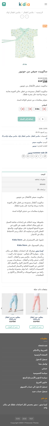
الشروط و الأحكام (40, 350)
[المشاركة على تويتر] (36, 156)
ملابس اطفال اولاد (13, 12)
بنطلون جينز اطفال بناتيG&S (36, 318)
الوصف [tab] (43, 174)
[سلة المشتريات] (4, 4)
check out (42, 346)
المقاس (44, 105)
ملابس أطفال (28, 12)
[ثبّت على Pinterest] (28, 156)
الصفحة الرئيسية (40, 355)
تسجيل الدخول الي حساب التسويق (33, 387)
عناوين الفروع (41, 382)
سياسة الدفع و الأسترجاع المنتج (35, 378)
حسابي (44, 369)
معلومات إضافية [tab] (40, 179)
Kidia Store (17, 240)
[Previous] (47, 313)
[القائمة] (45, 4)
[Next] (1, 313)
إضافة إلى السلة (26, 119)
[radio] (44, 109)
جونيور (34, 146)
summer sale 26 (40, 153)
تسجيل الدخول (41, 359)
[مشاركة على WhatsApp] (45, 156)
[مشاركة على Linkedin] (24, 156)
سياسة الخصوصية (40, 373)
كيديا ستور (39, 251)
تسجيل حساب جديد (39, 391)
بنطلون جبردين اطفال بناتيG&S (12, 318)
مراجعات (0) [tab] (41, 189)
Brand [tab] (42, 184)
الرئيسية (39, 12)
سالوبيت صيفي (37, 142)
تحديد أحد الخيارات (36, 327)
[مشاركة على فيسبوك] (41, 156)
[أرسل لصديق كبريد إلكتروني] (32, 156)
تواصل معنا (43, 364)
